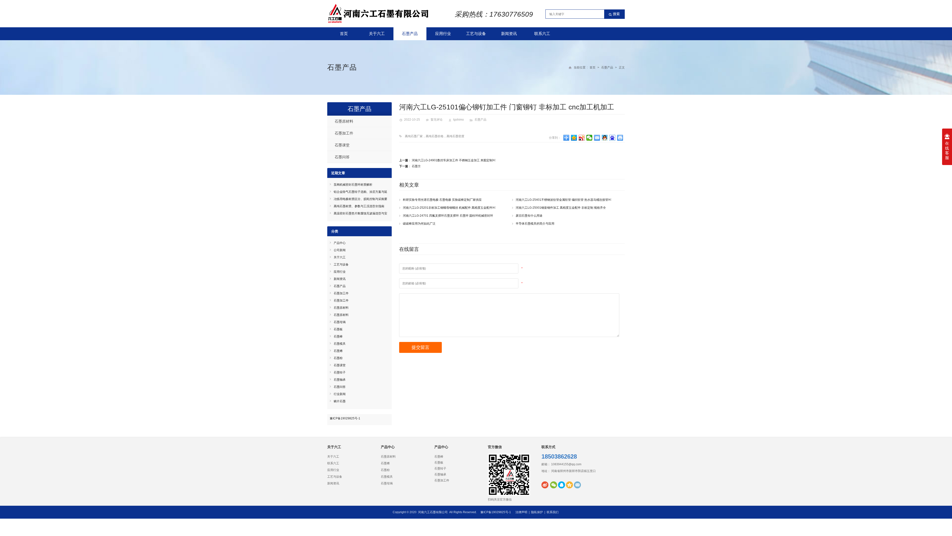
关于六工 (377, 34)
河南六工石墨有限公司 (433, 512)
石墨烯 (338, 351)
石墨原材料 (344, 121)
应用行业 (443, 34)
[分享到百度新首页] (612, 138)
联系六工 (542, 34)
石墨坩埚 (340, 322)
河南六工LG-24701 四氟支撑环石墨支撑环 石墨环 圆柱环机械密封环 (448, 215)
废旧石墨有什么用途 (529, 215)
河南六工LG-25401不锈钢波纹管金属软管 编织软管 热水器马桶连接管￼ (563, 199)
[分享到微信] (589, 138)
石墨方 (416, 166)
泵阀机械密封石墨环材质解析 (353, 184)
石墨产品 (410, 34)
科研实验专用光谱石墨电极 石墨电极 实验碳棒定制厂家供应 (442, 199)
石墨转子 (340, 372)
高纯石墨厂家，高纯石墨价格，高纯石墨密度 (434, 136)
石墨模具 (340, 343)
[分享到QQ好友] (605, 138)
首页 (344, 34)
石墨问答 (342, 157)
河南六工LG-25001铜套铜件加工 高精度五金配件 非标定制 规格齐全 (561, 207)
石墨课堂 (342, 145)
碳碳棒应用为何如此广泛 (419, 223)
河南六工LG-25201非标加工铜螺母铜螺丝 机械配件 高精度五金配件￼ (449, 207)
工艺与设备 (476, 34)
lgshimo (458, 119)
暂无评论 (437, 119)
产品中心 (340, 243)
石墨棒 (338, 336)
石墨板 (338, 329)
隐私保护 (537, 512)
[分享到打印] (620, 138)
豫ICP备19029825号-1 (345, 418)
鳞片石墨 (340, 401)
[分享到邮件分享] (597, 138)
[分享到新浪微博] (582, 138)
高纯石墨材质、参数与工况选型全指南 (359, 206)
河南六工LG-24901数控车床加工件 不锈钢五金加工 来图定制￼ (453, 160)
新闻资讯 (509, 34)
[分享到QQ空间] (574, 138)
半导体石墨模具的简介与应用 (535, 223)
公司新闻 (340, 250)
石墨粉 (338, 358)
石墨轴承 (340, 379)
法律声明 (521, 512)
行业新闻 (340, 394)
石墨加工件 (344, 133)
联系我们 (553, 512)
